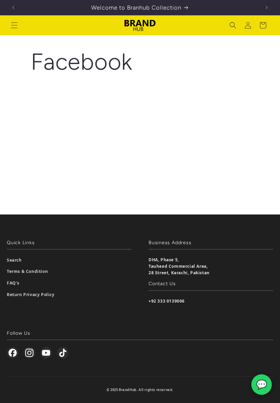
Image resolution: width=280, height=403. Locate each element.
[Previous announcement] (13, 7)
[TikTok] (63, 353)
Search (14, 260)
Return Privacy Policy (31, 294)
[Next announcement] (266, 7)
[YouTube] (46, 353)
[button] (14, 25)
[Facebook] (12, 353)
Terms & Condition (27, 271)
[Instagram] (29, 353)
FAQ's (13, 283)
